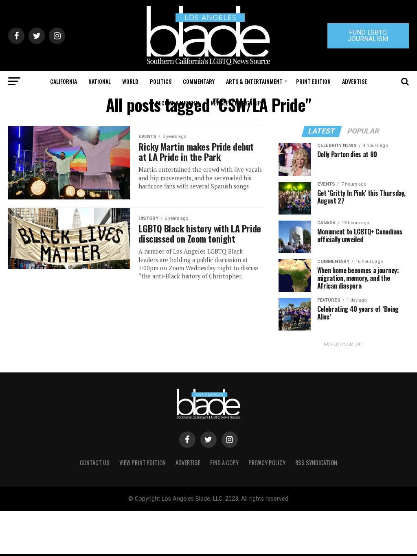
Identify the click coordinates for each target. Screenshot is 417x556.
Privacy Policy (266, 462)
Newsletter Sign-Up (236, 103)
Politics (160, 81)
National (99, 81)
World (130, 81)
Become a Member (177, 103)
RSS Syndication (316, 462)
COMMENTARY (199, 81)
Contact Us (95, 462)
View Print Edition (142, 462)
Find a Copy (224, 462)
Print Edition (313, 81)
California (63, 81)
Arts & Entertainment (254, 81)
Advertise (354, 81)
